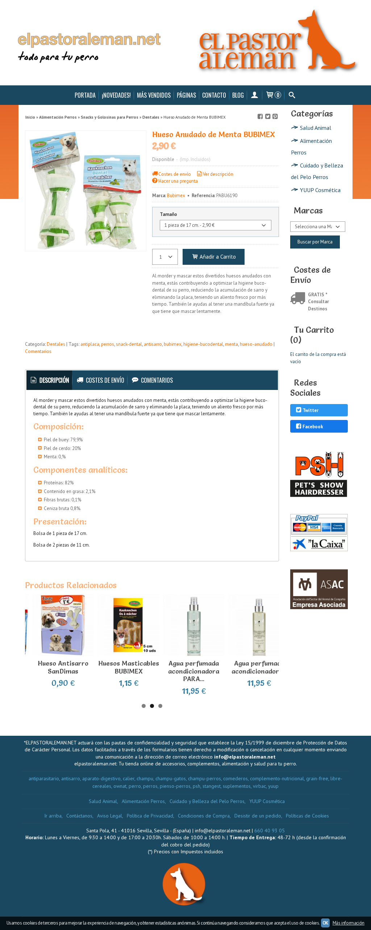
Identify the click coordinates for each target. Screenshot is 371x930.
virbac (259, 786)
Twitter (310, 411)
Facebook (313, 427)
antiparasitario (44, 778)
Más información (348, 923)
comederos (235, 778)
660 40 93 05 (269, 830)
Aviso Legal (109, 815)
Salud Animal (315, 127)
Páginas (186, 95)
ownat (119, 786)
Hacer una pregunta (178, 181)
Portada (85, 95)
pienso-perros (175, 786)
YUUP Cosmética (320, 190)
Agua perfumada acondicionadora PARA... (193, 671)
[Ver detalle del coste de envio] (299, 299)
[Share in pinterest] (275, 116)
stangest (212, 786)
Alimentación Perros (311, 146)
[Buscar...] (291, 95)
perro (135, 786)
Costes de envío (174, 174)
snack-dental (129, 344)
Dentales (56, 344)
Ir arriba (53, 815)
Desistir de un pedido (257, 815)
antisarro (153, 344)
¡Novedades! (116, 95)
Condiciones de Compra (204, 815)
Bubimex (176, 195)
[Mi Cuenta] (254, 95)
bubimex (173, 344)
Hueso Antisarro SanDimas (63, 667)
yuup (273, 786)
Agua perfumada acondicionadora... (259, 667)
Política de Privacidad (150, 815)
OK (325, 923)
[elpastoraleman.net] (185, 42)
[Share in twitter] (267, 116)
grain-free (317, 778)
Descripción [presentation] (53, 380)
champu (145, 778)
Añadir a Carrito (217, 256)
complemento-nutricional (277, 778)
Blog (238, 95)
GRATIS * (318, 295)
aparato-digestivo (101, 778)
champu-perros (204, 778)
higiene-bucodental (203, 344)
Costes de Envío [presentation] (104, 380)
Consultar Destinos (318, 305)
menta (231, 344)
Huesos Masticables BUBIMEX (128, 667)
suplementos (237, 786)
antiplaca (89, 344)
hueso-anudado (256, 344)
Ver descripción (218, 174)
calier (128, 778)
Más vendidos (154, 95)
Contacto (214, 95)
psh (196, 786)
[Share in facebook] (260, 116)
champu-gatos (170, 778)
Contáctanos (79, 815)
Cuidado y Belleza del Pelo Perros (317, 171)
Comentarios (38, 351)
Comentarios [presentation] (156, 380)
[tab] (49, 380)
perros (107, 344)
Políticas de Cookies (307, 815)
